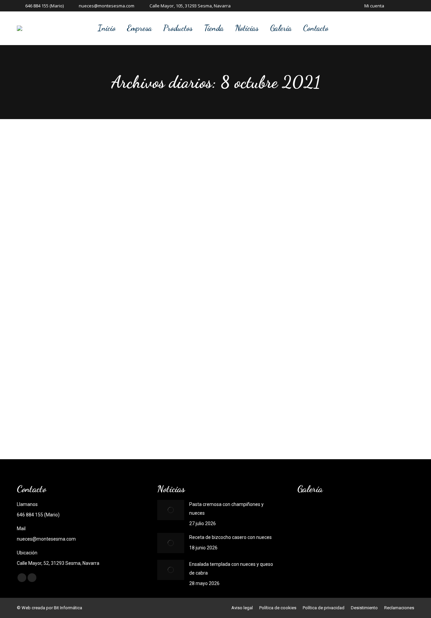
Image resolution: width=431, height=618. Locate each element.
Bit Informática (68, 607)
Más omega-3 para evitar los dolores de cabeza (113, 398)
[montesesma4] (362, 515)
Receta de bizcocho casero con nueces (230, 537)
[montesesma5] (336, 515)
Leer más (54, 422)
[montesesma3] (388, 515)
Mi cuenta (374, 6)
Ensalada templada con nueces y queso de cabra (231, 568)
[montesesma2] (310, 540)
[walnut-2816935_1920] (310, 515)
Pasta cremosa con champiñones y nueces (226, 509)
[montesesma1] (336, 540)
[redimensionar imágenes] (170, 510)
